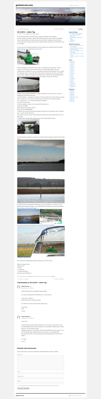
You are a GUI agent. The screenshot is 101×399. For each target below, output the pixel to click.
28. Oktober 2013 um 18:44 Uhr (27, 318)
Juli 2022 (71, 72)
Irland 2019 (72, 95)
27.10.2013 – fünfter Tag (59, 29)
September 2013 (73, 86)
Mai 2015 (72, 79)
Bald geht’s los (72, 40)
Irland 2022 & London (74, 97)
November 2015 (73, 78)
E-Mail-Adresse (20, 376)
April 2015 (72, 81)
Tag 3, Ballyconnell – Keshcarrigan (76, 33)
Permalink (53, 276)
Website (18, 381)
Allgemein (72, 90)
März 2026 (72, 62)
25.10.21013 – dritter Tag (22, 29)
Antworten (23, 311)
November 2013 (73, 83)
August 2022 (72, 70)
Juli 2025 (71, 65)
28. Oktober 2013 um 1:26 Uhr (27, 288)
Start (18, 24)
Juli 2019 (71, 74)
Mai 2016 (72, 75)
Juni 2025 (72, 66)
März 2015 (72, 82)
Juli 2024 (71, 69)
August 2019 (72, 73)
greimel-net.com (24, 5)
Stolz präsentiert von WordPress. (76, 395)
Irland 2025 (72, 99)
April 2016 (72, 77)
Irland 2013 (30, 276)
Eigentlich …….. (73, 41)
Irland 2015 (72, 93)
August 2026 (72, 61)
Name (18, 371)
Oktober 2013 (72, 85)
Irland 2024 (72, 98)
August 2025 (72, 64)
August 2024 (72, 68)
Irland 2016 (72, 94)
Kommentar (19, 354)
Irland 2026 (72, 101)
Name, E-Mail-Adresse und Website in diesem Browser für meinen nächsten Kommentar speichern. (39, 385)
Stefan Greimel (36, 33)
